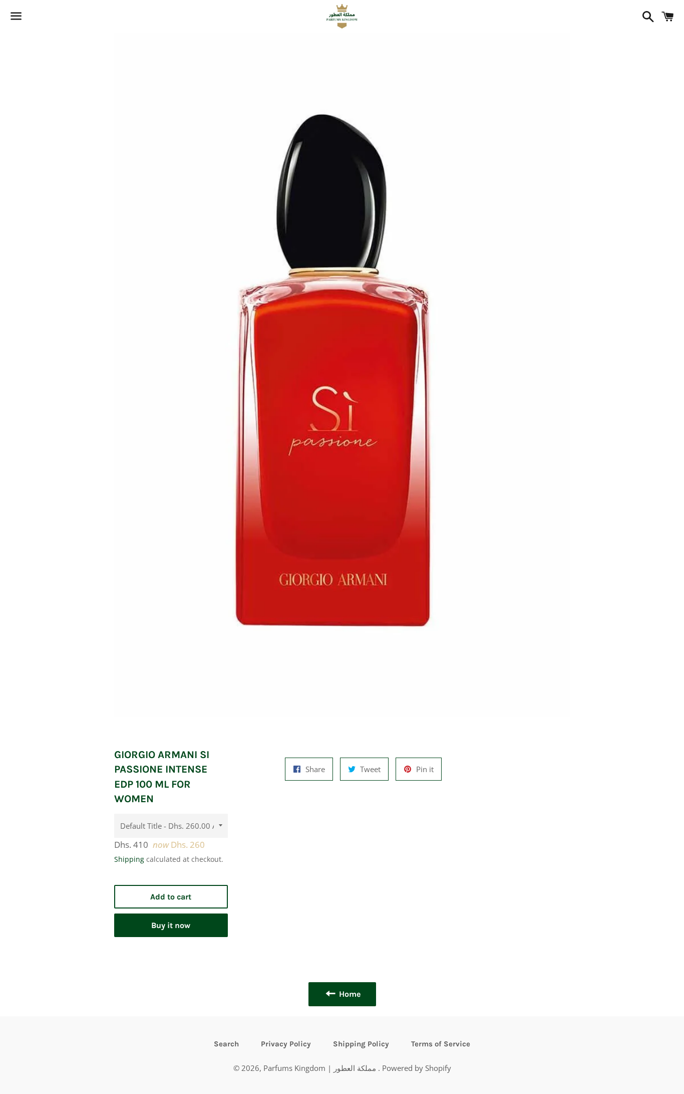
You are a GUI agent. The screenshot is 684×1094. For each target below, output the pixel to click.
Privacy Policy (286, 1043)
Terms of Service (440, 1043)
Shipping (129, 859)
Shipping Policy (361, 1043)
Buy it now (170, 925)
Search (226, 1043)
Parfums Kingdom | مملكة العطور (320, 1068)
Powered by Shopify (416, 1068)
